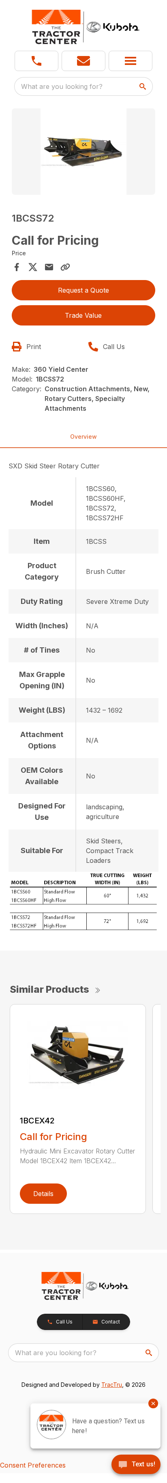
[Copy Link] (65, 267)
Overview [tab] (83, 436)
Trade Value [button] (83, 315)
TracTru (111, 1384)
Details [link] (43, 1194)
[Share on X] (33, 267)
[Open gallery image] (84, 151)
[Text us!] (136, 1465)
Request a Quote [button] (83, 290)
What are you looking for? (62, 86)
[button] (36, 61)
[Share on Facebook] (16, 267)
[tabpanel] (84, 152)
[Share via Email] (49, 267)
